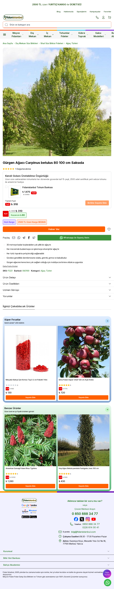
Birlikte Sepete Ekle (97, 203)
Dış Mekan (32, 35)
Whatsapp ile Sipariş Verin (76, 237)
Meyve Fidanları (16, 35)
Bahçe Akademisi (11, 565)
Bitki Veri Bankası (11, 558)
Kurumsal (7, 551)
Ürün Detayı (9, 277)
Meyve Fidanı (8, 577)
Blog (58, 12)
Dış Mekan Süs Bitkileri (27, 43)
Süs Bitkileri (28, 577)
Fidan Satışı (18, 577)
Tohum (39, 577)
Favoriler (107, 12)
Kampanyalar (95, 12)
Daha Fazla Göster (10, 266)
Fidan (5, 572)
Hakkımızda (68, 12)
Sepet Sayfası (107, 574)
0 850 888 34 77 (85, 514)
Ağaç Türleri (72, 43)
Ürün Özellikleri (11, 283)
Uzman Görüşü (11, 290)
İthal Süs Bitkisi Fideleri (52, 43)
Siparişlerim (81, 12)
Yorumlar (8, 296)
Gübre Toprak (82, 35)
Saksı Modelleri (99, 35)
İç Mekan (47, 35)
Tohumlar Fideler (64, 35)
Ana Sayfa (8, 43)
